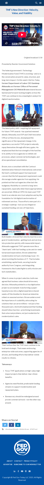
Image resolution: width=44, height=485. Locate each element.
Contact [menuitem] (18, 461)
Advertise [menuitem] (7, 464)
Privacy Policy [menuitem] (30, 461)
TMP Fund (34, 429)
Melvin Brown (24, 429)
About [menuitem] (10, 461)
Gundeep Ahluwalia (12, 429)
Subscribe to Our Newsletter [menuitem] (27, 464)
